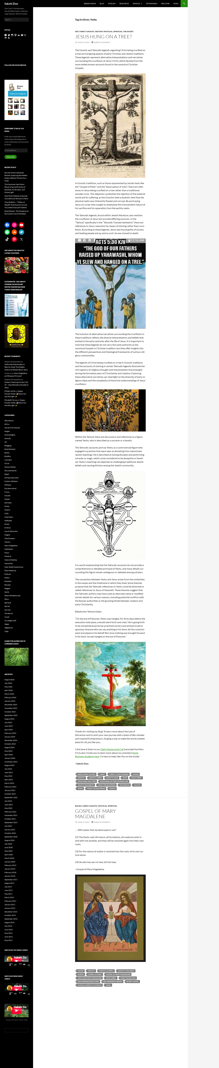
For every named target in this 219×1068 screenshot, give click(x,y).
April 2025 (8, 729)
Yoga (6, 631)
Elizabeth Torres (10, 400)
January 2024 (9, 758)
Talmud (137, 785)
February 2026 (10, 697)
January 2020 (9, 862)
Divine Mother (10, 467)
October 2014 (10, 915)
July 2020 (8, 844)
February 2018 (10, 872)
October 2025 (10, 712)
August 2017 (9, 883)
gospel (81, 974)
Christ (82, 31)
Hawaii (7, 499)
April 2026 (8, 690)
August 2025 (9, 719)
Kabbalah (8, 520)
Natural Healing (10, 560)
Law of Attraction (11, 531)
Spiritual (117, 31)
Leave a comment (102, 42)
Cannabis (8, 460)
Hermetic (8, 503)
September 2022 (10, 797)
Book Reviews (9, 449)
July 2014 (8, 926)
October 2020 (10, 833)
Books (78, 806)
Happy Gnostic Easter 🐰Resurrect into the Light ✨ (15, 394)
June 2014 (8, 929)
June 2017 (8, 890)
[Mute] (25, 964)
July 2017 (8, 887)
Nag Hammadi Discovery (88, 981)
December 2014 (10, 912)
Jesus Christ (136, 778)
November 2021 (10, 815)
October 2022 (10, 794)
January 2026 (9, 701)
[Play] (9, 964)
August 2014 (9, 922)
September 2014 (10, 919)
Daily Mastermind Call (112, 749)
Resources (124, 3)
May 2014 (8, 933)
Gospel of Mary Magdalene (95, 813)
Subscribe (10, 157)
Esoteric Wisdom (11, 481)
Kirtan (6, 524)
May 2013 (8, 940)
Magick (7, 535)
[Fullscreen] (27, 964)
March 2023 (9, 783)
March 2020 (9, 858)
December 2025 (10, 704)
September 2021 (10, 822)
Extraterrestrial (10, 488)
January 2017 (9, 904)
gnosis (136, 774)
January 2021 (9, 829)
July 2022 (8, 801)
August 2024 (9, 747)
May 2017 (8, 894)
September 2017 (10, 879)
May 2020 (8, 851)
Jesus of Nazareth (86, 785)
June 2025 (8, 726)
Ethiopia (7, 485)
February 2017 (10, 901)
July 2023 (8, 769)
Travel (6, 617)
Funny (7, 492)
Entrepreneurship (11, 478)
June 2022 (8, 804)
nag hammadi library (112, 981)
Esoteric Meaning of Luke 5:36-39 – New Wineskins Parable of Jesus (16, 385)
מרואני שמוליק (9, 391)
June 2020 (8, 847)
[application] (16, 961)
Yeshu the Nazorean (96, 788)
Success (7, 610)
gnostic (81, 778)
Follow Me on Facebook (15, 65)
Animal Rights (9, 435)
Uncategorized (10, 620)
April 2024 (8, 754)
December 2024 (10, 740)
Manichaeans (9, 538)
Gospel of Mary (95, 974)
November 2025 (10, 708)
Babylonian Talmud (86, 774)
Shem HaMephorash (12, 595)
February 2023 (10, 787)
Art (77, 31)
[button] (10, 100)
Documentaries (10, 470)
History (99, 31)
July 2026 (8, 683)
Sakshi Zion (11, 3)
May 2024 (8, 751)
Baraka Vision (90, 3)
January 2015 (9, 908)
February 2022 (10, 812)
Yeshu (80, 788)
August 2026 (9, 679)
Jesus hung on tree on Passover (114, 781)
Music (176, 3)
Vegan (6, 624)
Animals (7, 438)
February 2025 (10, 733)
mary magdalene (128, 978)
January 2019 (9, 869)
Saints (6, 592)
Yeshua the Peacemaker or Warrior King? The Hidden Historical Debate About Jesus (16, 367)
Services (136, 3)
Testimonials (151, 3)
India (6, 513)
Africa (6, 424)
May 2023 (8, 776)
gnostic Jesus (112, 778)
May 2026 (8, 687)
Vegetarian (8, 628)
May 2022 (8, 808)
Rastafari (7, 581)
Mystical (108, 31)
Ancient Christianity (12, 428)
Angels (7, 431)
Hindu (6, 506)
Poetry (7, 578)
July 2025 (8, 722)
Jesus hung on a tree (87, 781)
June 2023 (8, 772)
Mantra (7, 542)
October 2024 (10, 744)
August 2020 (9, 840)
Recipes (7, 585)
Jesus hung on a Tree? (103, 36)
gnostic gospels (106, 971)
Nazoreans (125, 785)
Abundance (9, 420)
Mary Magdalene (11, 545)
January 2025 (9, 737)
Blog (102, 3)
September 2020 (10, 837)
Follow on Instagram (18, 94)
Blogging (7, 445)
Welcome (165, 3)
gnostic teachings (126, 971)
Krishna (7, 528)
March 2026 (9, 694)
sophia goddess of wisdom (90, 985)
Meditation (8, 549)
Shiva (6, 599)
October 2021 (10, 819)
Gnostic (90, 31)
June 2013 (8, 937)
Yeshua (112, 788)
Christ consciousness (119, 774)
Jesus (124, 778)
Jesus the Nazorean (106, 785)
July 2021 (8, 826)
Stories (7, 606)
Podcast (112, 3)
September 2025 (10, 715)
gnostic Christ (95, 778)
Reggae (7, 588)
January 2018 (9, 876)
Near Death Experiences (13, 567)
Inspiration (8, 517)
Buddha (7, 456)
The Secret (128, 31)
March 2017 (9, 897)
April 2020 (8, 854)
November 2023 (10, 762)
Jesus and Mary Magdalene (90, 978)
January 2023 (9, 790)
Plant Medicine (10, 570)
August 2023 (9, 765)
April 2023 (8, 779)
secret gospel (132, 981)
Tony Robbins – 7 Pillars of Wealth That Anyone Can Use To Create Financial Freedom (15, 205)
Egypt (6, 474)
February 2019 (10, 865)
